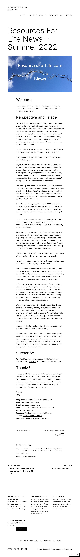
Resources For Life (17, 7)
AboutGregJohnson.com (30, 402)
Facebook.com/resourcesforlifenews (38, 413)
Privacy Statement (44, 549)
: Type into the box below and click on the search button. (17, 523)
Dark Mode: (73, 555)
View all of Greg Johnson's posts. (26, 456)
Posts (62, 15)
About (29, 15)
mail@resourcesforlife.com (31, 405)
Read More (57, 509)
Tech (41, 15)
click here (32, 362)
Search (21, 529)
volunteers (45, 374)
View (31, 111)
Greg (35, 15)
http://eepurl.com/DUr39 (40, 418)
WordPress (68, 549)
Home (22, 15)
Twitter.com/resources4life (32, 416)
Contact (69, 15)
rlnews (62, 435)
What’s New (53, 15)
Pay (46, 15)
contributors (54, 374)
